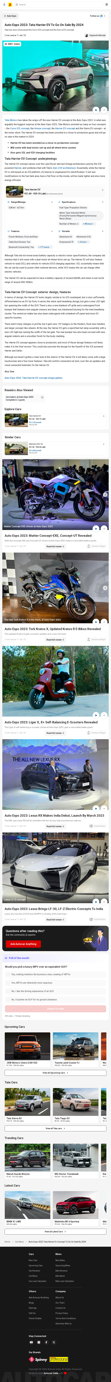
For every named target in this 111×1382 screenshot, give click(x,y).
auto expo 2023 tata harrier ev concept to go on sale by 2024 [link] (57, 1242)
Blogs (31, 1303)
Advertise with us (64, 1323)
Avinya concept (42, 128)
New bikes (60, 1260)
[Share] (104, 110)
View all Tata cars (54, 1128)
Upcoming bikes (63, 1265)
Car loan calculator (38, 1281)
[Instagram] (38, 1342)
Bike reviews (61, 1271)
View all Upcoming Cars (54, 1073)
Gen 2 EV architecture (64, 168)
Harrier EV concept (65, 128)
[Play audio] (95, 110)
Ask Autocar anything (39, 1297)
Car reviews (34, 1271)
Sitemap (33, 1308)
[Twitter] (54, 1342)
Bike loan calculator (65, 1281)
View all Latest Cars (54, 1231)
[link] (27, 1046)
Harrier (18, 168)
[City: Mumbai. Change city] (107, 5)
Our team (60, 1303)
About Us (60, 1297)
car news (19, 1242)
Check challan (35, 1318)
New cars (33, 1260)
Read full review (54, 546)
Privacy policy (62, 1313)
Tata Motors (11, 120)
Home (7, 1242)
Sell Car (32, 1313)
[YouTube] (31, 1342)
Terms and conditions (66, 1318)
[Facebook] (46, 1342)
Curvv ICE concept (19, 128)
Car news (33, 1276)
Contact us (60, 1308)
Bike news (60, 1276)
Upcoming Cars (36, 1265)
